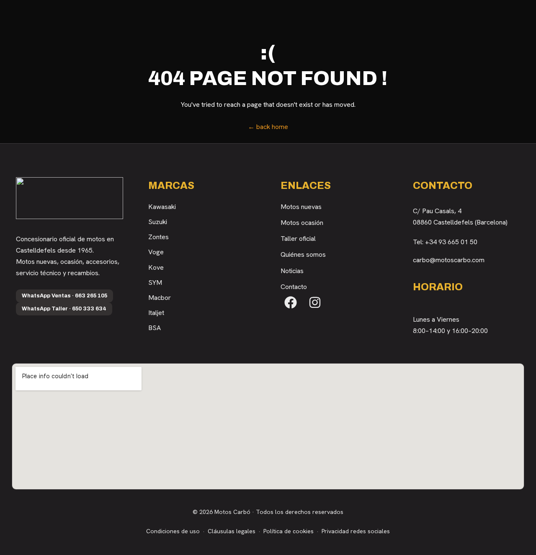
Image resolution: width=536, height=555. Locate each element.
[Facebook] (291, 302)
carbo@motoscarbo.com (448, 260)
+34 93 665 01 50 (451, 241)
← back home (268, 126)
